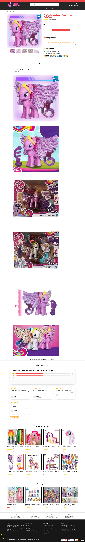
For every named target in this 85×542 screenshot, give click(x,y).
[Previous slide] (9, 31)
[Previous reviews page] (69, 418)
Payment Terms (46, 527)
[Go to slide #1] (12, 51)
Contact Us (46, 530)
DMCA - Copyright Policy (30, 530)
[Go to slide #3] (24, 51)
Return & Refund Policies (48, 528)
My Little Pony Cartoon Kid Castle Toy (51, 471)
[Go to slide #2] (18, 51)
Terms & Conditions (29, 527)
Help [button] (83, 540)
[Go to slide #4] (30, 51)
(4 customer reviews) (52, 19)
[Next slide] (40, 31)
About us (27, 525)
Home (8, 11)
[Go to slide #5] (36, 51)
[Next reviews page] (74, 418)
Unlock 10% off (2, 536)
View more (42, 479)
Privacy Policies (28, 528)
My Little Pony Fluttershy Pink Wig (14, 504)
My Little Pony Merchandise (16, 11)
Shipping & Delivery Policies (48, 525)
